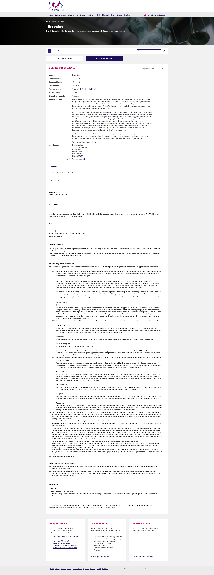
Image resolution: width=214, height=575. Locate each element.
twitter (151, 569)
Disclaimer (105, 569)
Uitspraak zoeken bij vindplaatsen (65, 548)
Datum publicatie (55, 82)
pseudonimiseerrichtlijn (97, 51)
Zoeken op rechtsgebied (61, 543)
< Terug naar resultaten (104, 58)
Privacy (63, 569)
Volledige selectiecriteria (101, 557)
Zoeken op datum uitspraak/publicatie (66, 537)
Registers (90, 15)
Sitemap (57, 569)
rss (136, 569)
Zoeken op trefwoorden (61, 539)
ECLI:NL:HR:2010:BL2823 (114, 112)
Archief (99, 569)
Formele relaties (55, 89)
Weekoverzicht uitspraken (143, 557)
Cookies (69, 569)
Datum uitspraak (55, 79)
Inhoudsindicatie (55, 99)
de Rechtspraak (103, 15)
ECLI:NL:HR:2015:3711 (133, 123)
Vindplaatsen (54, 145)
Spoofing (86, 569)
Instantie (52, 75)
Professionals (116, 15)
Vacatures (92, 569)
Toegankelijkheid (77, 569)
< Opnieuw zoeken (65, 58)
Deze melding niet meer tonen (149, 51)
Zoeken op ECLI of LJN (61, 541)
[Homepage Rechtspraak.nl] (55, 6)
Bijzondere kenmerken (57, 96)
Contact (127, 15)
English (52, 569)
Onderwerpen (60, 15)
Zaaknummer (54, 85)
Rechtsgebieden (55, 92)
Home (50, 15)
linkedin (160, 569)
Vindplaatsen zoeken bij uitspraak (65, 546)
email (139, 569)
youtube (164, 569)
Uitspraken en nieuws (76, 15)
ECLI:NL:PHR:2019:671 (88, 89)
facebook (154, 569)
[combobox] (152, 68)
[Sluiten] (164, 50)
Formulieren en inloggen (156, 15)
